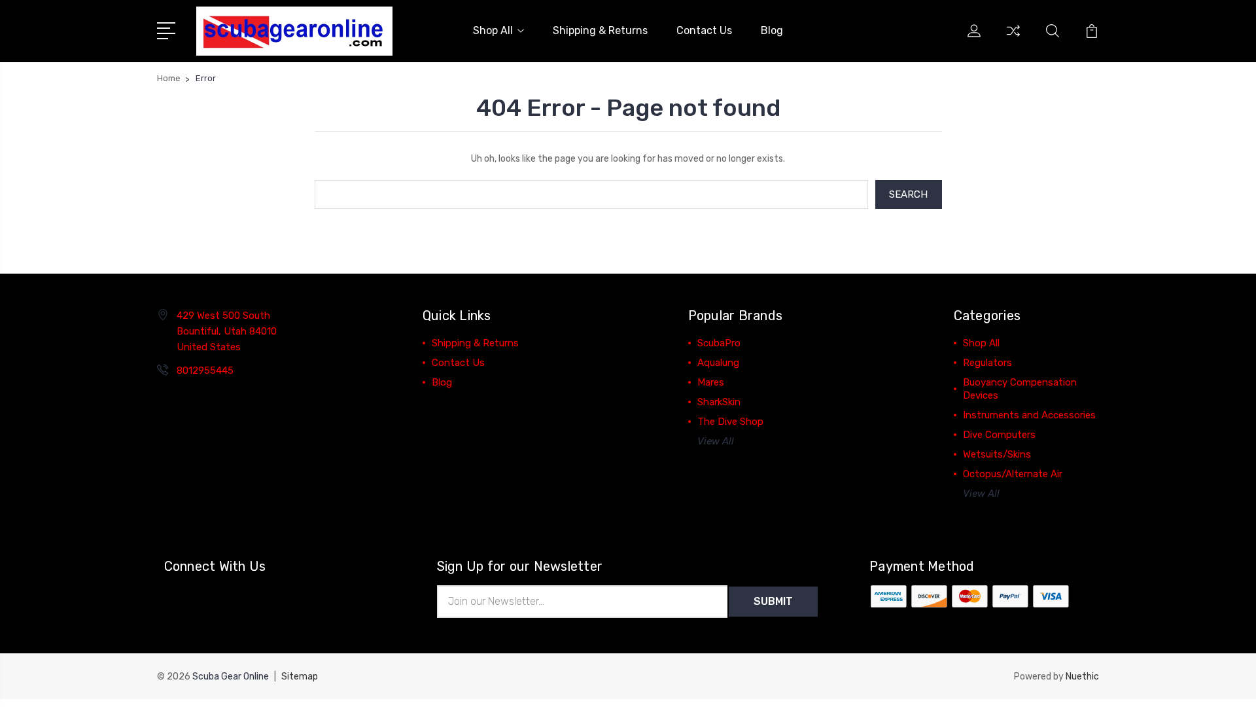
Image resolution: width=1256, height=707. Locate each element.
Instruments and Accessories (1029, 415)
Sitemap (299, 676)
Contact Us (704, 30)
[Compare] (1013, 39)
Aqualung (718, 363)
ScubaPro (719, 343)
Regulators (987, 363)
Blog (772, 30)
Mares (710, 382)
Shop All (493, 30)
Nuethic (1082, 676)
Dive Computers (999, 435)
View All (715, 441)
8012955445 (205, 370)
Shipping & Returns (600, 30)
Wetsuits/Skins (997, 454)
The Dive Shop (730, 421)
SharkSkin (719, 402)
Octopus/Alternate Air (1012, 474)
